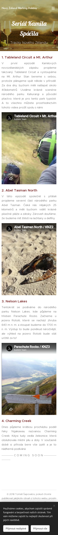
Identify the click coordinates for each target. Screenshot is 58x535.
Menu (53, 8)
